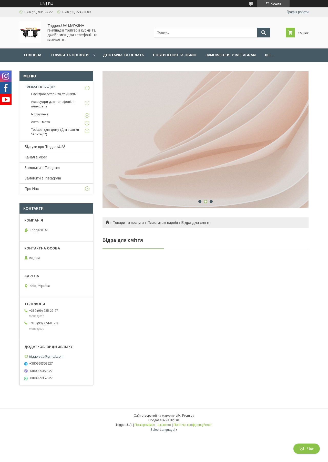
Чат (310, 449)
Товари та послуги (69, 55)
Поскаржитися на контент (153, 425)
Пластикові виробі (163, 222)
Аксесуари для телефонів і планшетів (52, 104)
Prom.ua (188, 415)
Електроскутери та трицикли (54, 94)
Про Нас (32, 189)
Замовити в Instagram (43, 178)
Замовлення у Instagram (231, 55)
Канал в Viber (36, 157)
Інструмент (39, 114)
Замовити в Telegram (42, 168)
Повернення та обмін (174, 55)
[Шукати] (263, 32)
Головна (32, 55)
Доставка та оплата (123, 55)
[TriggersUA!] (30, 42)
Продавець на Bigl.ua (164, 420)
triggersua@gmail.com (46, 356)
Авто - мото (40, 122)
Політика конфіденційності (192, 425)
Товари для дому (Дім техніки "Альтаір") (55, 132)
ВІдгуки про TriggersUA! (45, 147)
